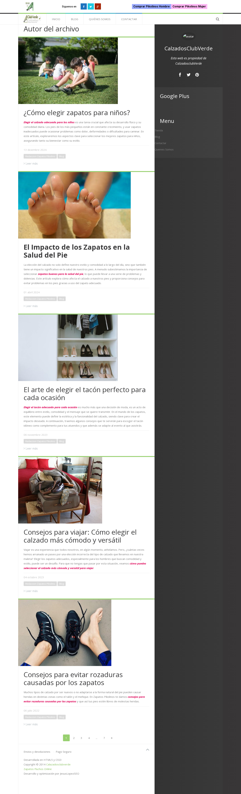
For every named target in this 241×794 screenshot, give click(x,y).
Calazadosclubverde (58, 764)
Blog (74, 19)
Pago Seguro (63, 751)
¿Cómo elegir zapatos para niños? (77, 112)
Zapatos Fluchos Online (38, 769)
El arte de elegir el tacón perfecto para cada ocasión (85, 393)
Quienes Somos (164, 149)
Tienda (159, 130)
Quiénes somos (99, 19)
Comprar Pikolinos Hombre (151, 6)
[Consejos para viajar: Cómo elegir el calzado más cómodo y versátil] (86, 490)
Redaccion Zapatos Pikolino (40, 156)
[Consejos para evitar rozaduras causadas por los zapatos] (86, 632)
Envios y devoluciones (37, 751)
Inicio (56, 19)
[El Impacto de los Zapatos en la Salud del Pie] (86, 205)
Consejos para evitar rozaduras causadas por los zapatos (73, 678)
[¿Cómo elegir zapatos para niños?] (86, 70)
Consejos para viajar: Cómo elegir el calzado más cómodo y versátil (80, 536)
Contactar (129, 19)
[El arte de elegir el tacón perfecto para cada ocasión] (86, 347)
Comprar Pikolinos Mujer (189, 6)
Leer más (32, 163)
